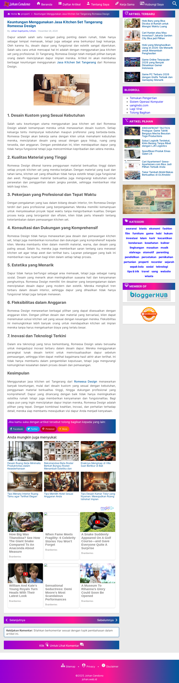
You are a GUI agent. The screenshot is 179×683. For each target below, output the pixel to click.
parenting (162, 252)
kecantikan (165, 238)
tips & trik (133, 271)
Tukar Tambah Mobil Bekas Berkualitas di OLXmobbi (157, 173)
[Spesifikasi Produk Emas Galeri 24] (133, 154)
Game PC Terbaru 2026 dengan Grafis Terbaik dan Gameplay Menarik (157, 77)
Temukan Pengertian (143, 98)
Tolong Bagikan (140, 112)
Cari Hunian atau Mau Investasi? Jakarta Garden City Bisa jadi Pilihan (157, 35)
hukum (168, 233)
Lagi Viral (136, 109)
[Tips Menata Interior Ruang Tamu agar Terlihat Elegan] (24, 481)
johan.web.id (89, 679)
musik (164, 247)
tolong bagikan (71, 422)
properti (143, 262)
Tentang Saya (99, 4)
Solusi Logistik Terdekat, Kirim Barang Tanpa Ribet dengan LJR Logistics (156, 143)
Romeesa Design (85, 381)
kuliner (165, 243)
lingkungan (137, 247)
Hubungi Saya (154, 4)
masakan (152, 247)
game (149, 233)
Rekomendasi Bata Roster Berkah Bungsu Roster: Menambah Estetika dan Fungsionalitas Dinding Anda (60, 467)
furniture (138, 233)
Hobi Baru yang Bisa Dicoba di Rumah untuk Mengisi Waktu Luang (155, 23)
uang (155, 271)
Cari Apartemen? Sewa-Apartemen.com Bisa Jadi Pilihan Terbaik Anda (156, 164)
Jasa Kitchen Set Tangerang (76, 62)
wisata (149, 276)
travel (145, 271)
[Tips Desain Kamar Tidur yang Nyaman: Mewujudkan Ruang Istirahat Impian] (98, 481)
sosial (149, 266)
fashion (167, 228)
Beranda (46, 4)
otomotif (148, 252)
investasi (132, 238)
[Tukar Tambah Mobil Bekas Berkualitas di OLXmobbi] (133, 175)
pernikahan (166, 257)
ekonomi (154, 228)
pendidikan (132, 257)
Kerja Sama (126, 4)
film (127, 233)
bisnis (143, 228)
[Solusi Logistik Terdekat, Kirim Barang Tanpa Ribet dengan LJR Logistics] (133, 143)
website (165, 271)
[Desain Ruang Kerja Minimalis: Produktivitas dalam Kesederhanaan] (24, 451)
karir (152, 238)
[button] (63, 429)
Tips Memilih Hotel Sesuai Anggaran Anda (58, 495)
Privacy (90, 666)
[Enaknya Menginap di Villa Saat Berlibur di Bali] (98, 451)
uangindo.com (139, 105)
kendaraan (135, 243)
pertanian (130, 262)
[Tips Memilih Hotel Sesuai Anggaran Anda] (61, 481)
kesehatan (151, 243)
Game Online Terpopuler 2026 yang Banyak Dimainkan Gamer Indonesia (156, 63)
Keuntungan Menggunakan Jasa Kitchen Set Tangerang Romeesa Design (54, 24)
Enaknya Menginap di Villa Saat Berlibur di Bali (96, 464)
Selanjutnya (17, 620)
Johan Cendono (94, 675)
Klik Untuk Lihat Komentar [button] (59, 645)
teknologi (162, 266)
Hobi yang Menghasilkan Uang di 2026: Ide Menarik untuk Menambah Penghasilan (157, 49)
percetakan (149, 257)
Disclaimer (112, 666)
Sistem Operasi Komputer (146, 101)
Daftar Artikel (71, 4)
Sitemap (70, 666)
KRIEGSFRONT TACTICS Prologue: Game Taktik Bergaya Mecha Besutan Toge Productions (156, 132)
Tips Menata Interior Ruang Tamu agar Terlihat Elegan (22, 495)
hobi (159, 233)
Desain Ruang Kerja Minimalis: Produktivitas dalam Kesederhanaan (24, 466)
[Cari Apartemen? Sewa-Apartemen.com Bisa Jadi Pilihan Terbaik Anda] (133, 164)
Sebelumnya (105, 620)
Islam (143, 238)
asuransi (131, 228)
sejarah (169, 262)
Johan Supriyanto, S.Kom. (23, 31)
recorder (156, 262)
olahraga (135, 252)
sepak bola (137, 266)
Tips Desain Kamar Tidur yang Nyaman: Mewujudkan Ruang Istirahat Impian (98, 496)
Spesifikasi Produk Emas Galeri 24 (156, 152)
